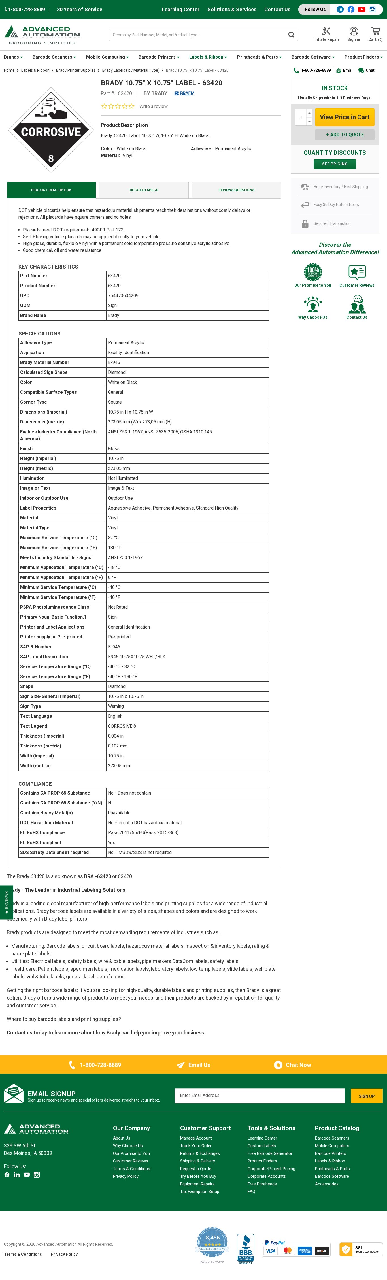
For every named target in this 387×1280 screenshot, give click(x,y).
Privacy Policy (126, 1176)
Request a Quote (195, 1168)
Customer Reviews (130, 1161)
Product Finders (362, 57)
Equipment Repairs (197, 1184)
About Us (121, 1138)
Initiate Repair (326, 39)
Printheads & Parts (258, 57)
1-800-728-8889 (316, 70)
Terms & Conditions (131, 1168)
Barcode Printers (158, 57)
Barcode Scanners (53, 57)
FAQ (251, 1191)
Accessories (327, 1184)
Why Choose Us (128, 1145)
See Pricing (335, 164)
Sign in (353, 39)
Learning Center (180, 9)
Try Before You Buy (198, 1176)
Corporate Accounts (267, 1176)
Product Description (51, 190)
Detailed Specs (144, 190)
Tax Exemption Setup (199, 1191)
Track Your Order (196, 1145)
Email (348, 70)
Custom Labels (262, 1145)
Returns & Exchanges (200, 1153)
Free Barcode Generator (270, 1153)
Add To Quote (347, 134)
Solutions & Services (231, 9)
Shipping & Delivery (197, 1161)
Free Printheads (262, 1184)
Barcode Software (312, 57)
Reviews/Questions (236, 190)
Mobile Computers (332, 1145)
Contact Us (277, 9)
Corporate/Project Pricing (271, 1168)
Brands (12, 57)
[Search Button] (291, 35)
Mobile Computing (106, 57)
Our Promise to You (131, 1153)
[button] (6, 903)
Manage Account (196, 1138)
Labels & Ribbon (206, 57)
